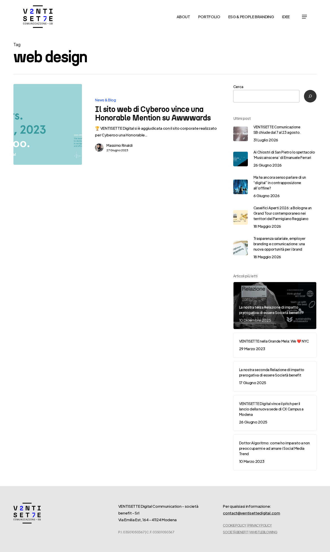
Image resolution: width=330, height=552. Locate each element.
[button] (304, 16)
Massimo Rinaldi (119, 145)
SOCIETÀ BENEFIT (235, 532)
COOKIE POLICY (234, 525)
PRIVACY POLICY (260, 525)
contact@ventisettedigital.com (251, 512)
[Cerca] (310, 96)
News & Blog (105, 100)
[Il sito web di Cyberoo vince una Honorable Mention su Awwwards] (47, 124)
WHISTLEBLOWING (263, 532)
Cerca (238, 86)
